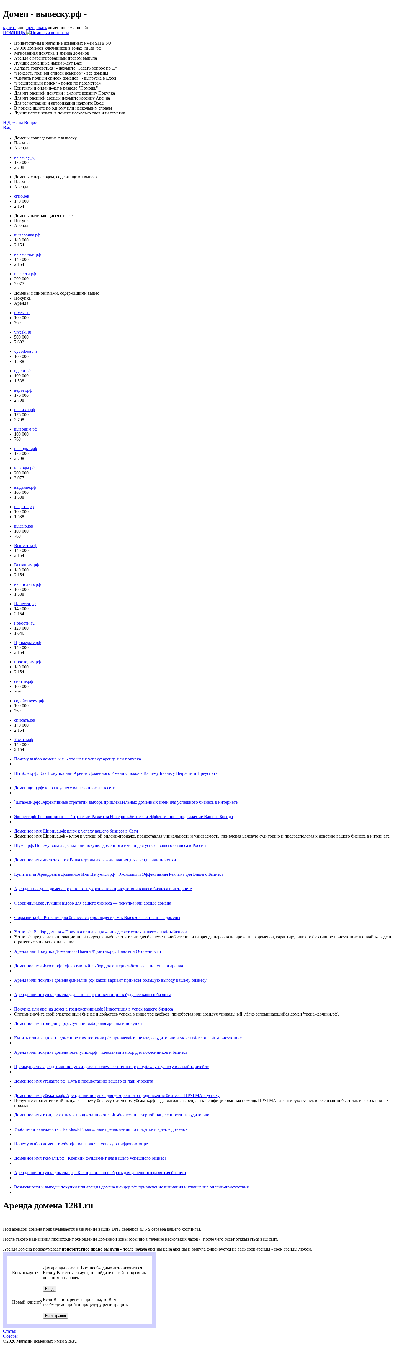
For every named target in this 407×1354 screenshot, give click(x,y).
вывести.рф (25, 273)
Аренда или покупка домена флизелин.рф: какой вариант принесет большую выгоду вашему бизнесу (110, 980)
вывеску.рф (24, 157)
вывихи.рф (24, 409)
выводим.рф (25, 429)
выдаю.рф (23, 526)
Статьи (9, 1331)
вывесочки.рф (27, 254)
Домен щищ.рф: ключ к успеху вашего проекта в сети (64, 787)
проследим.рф (27, 662)
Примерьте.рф (27, 642)
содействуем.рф (29, 700)
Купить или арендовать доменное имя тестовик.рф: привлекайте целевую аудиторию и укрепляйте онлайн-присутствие (128, 1037)
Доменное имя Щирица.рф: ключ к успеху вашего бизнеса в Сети (76, 831)
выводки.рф (25, 448)
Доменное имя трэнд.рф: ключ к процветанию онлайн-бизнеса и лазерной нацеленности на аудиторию (111, 1115)
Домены (15, 122)
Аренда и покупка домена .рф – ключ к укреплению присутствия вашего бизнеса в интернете (103, 888)
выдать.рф (24, 506)
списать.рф (24, 720)
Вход (7, 127)
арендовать (36, 27)
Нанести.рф (25, 603)
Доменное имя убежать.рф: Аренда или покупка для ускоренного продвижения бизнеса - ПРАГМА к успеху (117, 1095)
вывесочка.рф (27, 235)
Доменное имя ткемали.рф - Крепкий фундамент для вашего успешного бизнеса (90, 1158)
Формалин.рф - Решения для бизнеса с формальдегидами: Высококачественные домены (97, 917)
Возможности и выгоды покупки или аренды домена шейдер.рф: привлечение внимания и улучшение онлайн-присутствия (131, 1187)
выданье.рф (25, 487)
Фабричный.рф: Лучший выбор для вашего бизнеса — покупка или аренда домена (92, 903)
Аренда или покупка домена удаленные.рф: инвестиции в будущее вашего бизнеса (92, 994)
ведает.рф (23, 390)
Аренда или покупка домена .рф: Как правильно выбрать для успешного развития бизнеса (100, 1172)
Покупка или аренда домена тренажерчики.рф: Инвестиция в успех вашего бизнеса (93, 1009)
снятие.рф (23, 681)
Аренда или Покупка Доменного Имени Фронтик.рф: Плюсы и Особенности (87, 951)
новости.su (24, 623)
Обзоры (10, 1336)
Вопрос (31, 122)
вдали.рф (22, 370)
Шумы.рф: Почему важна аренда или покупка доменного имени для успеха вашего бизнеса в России (110, 845)
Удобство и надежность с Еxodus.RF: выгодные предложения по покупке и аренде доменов (100, 1129)
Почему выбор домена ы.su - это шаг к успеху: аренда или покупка (77, 759)
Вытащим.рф (26, 565)
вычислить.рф (27, 584)
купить (9, 27)
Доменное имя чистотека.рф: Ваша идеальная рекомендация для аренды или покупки (95, 859)
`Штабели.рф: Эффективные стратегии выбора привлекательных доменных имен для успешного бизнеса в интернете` (126, 802)
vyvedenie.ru (25, 351)
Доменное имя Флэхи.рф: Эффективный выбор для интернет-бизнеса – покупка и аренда (98, 965)
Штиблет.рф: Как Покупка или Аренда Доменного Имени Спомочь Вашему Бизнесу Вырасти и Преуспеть (115, 773)
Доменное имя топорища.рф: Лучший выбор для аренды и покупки (78, 1023)
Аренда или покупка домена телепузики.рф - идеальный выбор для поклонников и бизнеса (100, 1052)
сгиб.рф (21, 196)
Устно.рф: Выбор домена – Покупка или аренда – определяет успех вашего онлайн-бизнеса (100, 932)
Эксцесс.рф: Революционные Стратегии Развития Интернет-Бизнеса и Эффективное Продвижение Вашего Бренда (123, 816)
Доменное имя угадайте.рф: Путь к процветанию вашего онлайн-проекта (83, 1081)
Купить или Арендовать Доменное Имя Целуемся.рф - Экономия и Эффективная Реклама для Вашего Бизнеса (118, 874)
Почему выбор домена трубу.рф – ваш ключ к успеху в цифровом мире (81, 1143)
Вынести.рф (25, 545)
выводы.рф (24, 467)
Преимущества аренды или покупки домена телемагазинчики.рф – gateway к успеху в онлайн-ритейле (111, 1066)
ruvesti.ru (22, 312)
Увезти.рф (23, 739)
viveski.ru (22, 332)
